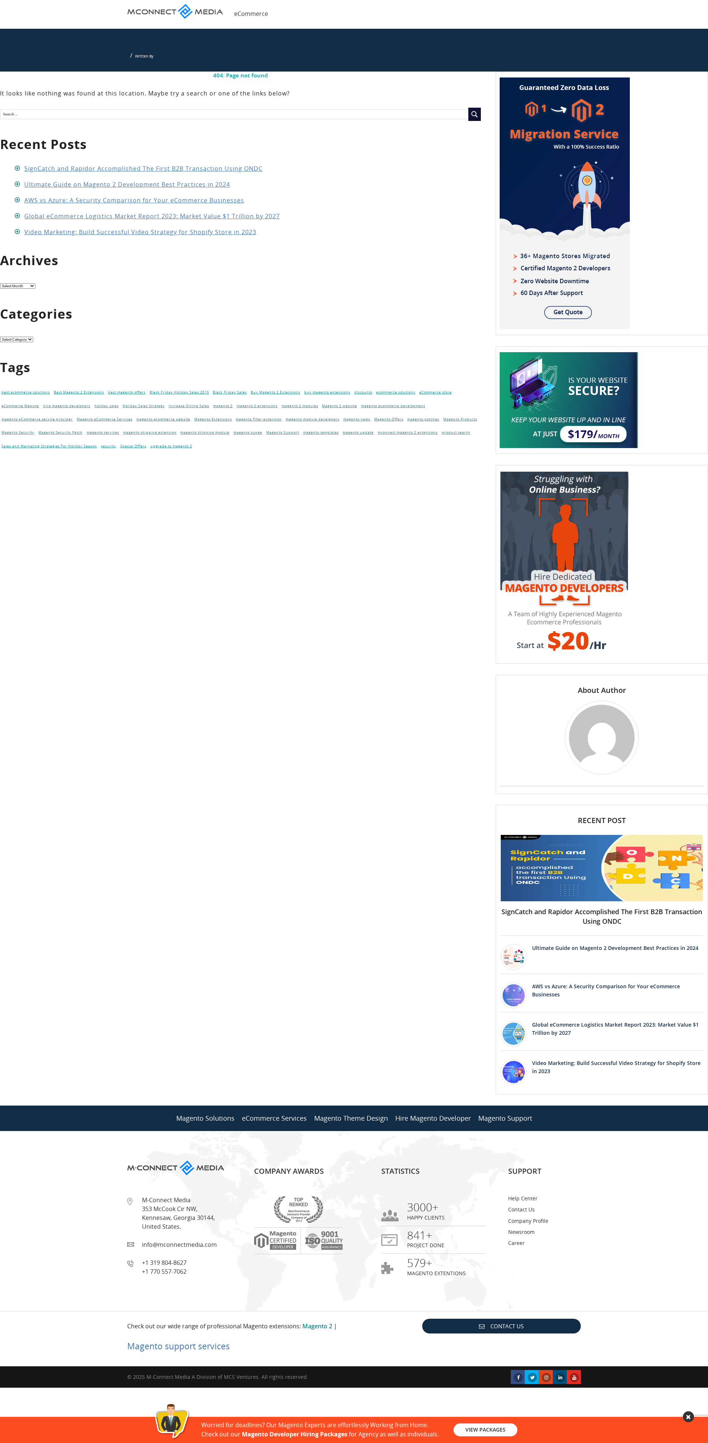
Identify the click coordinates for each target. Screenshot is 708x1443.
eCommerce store (435, 392)
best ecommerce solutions (25, 392)
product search (456, 432)
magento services (103, 432)
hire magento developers (66, 406)
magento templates (321, 432)
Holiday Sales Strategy (144, 406)
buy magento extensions (327, 392)
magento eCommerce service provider (37, 419)
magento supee (247, 432)
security (108, 446)
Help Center (523, 1198)
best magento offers (127, 392)
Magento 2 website (339, 406)
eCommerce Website (20, 406)
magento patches (423, 419)
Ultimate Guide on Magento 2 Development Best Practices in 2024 (127, 184)
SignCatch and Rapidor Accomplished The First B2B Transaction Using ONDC (143, 168)
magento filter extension (259, 419)
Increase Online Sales (189, 406)
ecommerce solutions (395, 392)
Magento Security (17, 432)
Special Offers (133, 446)
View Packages (485, 1429)
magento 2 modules (300, 406)
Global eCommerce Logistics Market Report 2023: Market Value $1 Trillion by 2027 (152, 216)
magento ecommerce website (163, 419)
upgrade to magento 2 (171, 446)
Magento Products (460, 419)
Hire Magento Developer (433, 1118)
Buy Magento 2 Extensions (275, 392)
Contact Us (521, 1209)
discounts (363, 392)
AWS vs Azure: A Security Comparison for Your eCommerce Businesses (134, 200)
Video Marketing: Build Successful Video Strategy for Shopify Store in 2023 (140, 232)
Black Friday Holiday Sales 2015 (179, 392)
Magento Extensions (213, 419)
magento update (358, 432)
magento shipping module (204, 432)
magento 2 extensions (257, 406)
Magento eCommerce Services (104, 419)
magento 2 (223, 406)
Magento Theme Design (351, 1118)
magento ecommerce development (393, 406)
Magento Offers (388, 419)
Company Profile (528, 1220)
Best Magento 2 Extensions (79, 392)
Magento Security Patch (60, 432)
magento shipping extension (150, 432)
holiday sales (106, 406)
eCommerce (251, 14)
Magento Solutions (205, 1118)
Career (516, 1242)
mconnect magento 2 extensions (408, 432)
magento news (356, 419)
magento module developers (312, 419)
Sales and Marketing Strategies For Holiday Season (49, 446)
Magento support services (178, 1346)
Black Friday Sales (230, 392)
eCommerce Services (274, 1118)
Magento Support (282, 432)
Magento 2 (317, 1326)
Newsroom (521, 1231)
